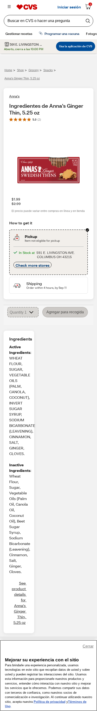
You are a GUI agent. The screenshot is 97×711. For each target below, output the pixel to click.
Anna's (14, 96)
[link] (18, 603)
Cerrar (88, 646)
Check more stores (32, 265)
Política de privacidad (49, 702)
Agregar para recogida (65, 312)
